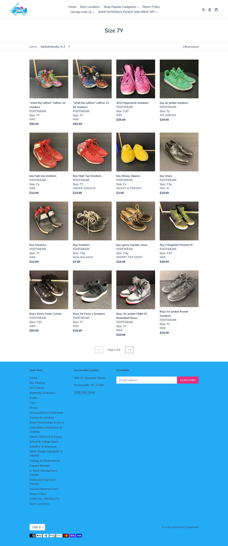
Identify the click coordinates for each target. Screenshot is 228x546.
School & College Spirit (43, 441)
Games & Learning (41, 417)
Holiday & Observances (44, 460)
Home (33, 378)
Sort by (33, 47)
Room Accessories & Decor (46, 422)
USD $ (36, 527)
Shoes (33, 407)
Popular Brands (39, 465)
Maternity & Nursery (42, 392)
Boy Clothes (37, 383)
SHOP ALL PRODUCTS (44, 499)
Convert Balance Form (43, 489)
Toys (32, 402)
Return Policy (38, 494)
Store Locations (39, 504)
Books (33, 397)
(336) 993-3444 (84, 392)
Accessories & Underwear (46, 412)
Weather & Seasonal (42, 446)
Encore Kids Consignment (185, 527)
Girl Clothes (36, 388)
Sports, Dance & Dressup (45, 436)
